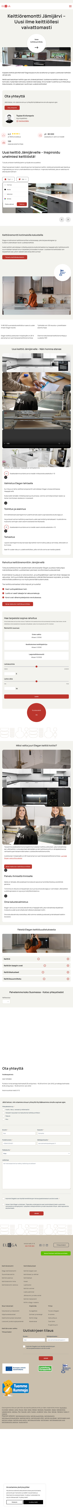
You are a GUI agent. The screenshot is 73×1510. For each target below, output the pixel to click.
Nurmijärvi (63, 1408)
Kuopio (33, 1412)
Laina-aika (8, 679)
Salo (25, 1410)
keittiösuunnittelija (34, 1420)
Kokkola (11, 1410)
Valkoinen (10, 194)
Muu (7, 1119)
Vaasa (54, 1410)
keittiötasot (45, 1420)
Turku (45, 1412)
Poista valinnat (9, 204)
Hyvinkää (5, 1410)
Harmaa (9, 185)
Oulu (49, 1412)
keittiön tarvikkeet (51, 1418)
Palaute (8, 1116)
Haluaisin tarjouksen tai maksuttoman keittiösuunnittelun (23, 1113)
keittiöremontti (49, 1416)
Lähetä (36, 1213)
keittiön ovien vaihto (20, 1420)
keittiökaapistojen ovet (57, 1420)
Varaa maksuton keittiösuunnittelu (17, 604)
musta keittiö (23, 1422)
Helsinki (4, 1414)
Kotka (29, 1410)
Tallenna (21, 204)
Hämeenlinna (61, 1410)
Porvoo (21, 1410)
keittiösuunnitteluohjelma (10, 1418)
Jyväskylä (40, 1412)
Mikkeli (34, 1410)
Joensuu (14, 1412)
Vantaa (54, 1412)
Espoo (66, 1412)
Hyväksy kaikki (33, 1502)
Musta (9, 189)
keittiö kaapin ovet (64, 1418)
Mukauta (14, 1502)
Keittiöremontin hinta (23, 1416)
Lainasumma (9, 664)
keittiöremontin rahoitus (10, 1422)
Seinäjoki (41, 1410)
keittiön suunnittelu (37, 1416)
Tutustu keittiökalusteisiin (14, 257)
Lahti (29, 1412)
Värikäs (9, 199)
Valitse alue (6, 998)
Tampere (60, 1412)
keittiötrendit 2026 (37, 1418)
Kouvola (23, 1412)
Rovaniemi (47, 1410)
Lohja (16, 1410)
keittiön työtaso (7, 1420)
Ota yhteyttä (12, 108)
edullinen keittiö (25, 1418)
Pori (19, 1412)
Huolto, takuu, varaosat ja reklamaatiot (17, 1109)
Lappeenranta (6, 1412)
